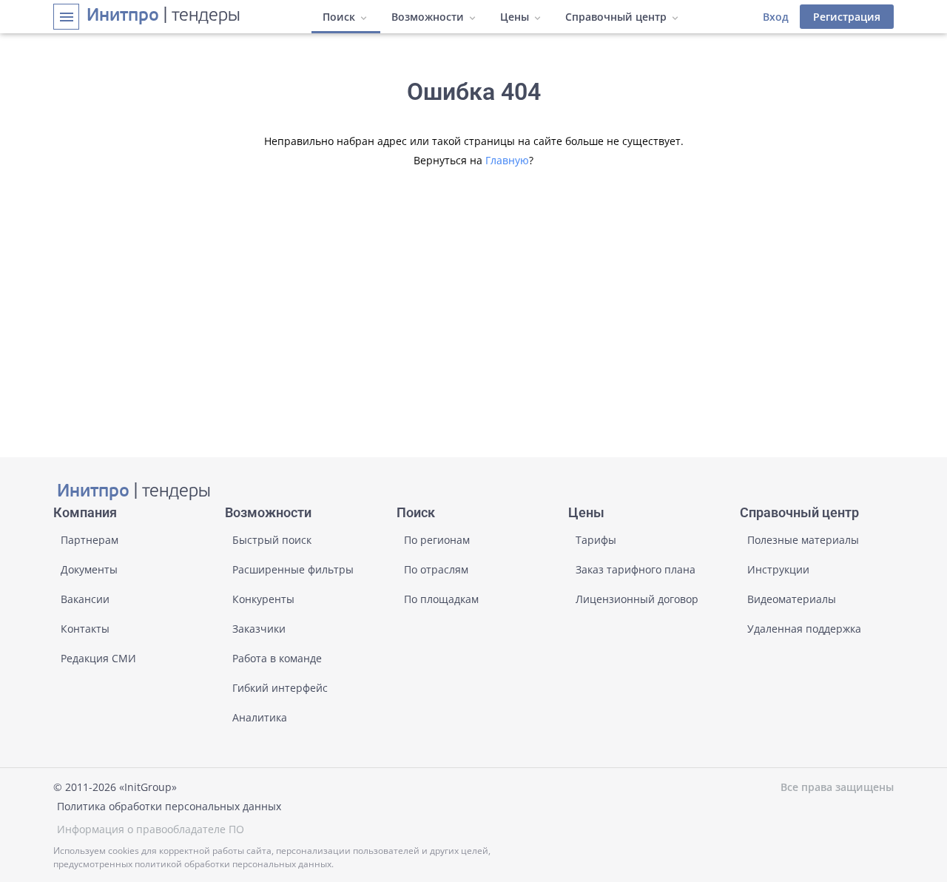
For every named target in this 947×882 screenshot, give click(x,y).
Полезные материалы (803, 540)
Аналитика (259, 717)
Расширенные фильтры (293, 569)
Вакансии (85, 599)
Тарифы (596, 540)
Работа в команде (277, 658)
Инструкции (778, 569)
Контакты (85, 629)
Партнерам (89, 540)
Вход (776, 17)
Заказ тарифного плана (635, 569)
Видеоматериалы (791, 599)
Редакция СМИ (98, 658)
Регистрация (846, 17)
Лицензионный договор (637, 599)
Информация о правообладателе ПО (150, 829)
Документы (89, 569)
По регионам (437, 540)
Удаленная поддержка (804, 629)
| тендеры (163, 16)
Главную (507, 160)
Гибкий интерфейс (280, 688)
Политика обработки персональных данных (169, 806)
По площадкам (441, 599)
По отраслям (436, 569)
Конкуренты (263, 599)
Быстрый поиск (271, 540)
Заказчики (259, 629)
